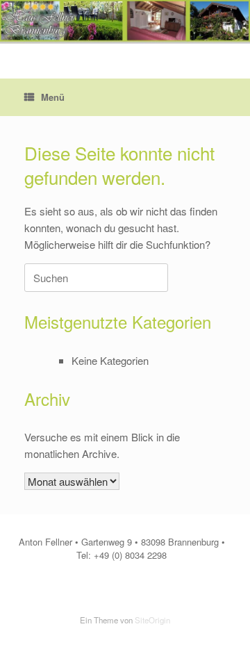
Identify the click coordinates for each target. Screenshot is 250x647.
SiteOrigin (152, 619)
